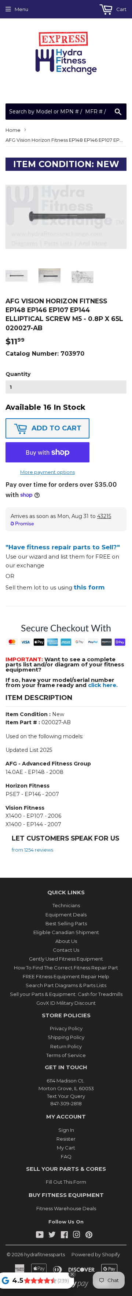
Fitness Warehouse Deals (66, 1208)
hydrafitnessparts (44, 1254)
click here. (103, 685)
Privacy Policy (66, 1028)
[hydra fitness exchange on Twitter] (52, 1236)
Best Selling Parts (66, 923)
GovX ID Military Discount (66, 1003)
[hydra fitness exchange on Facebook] (64, 1236)
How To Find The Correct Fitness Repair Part (66, 968)
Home (13, 130)
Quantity (18, 374)
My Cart (66, 1148)
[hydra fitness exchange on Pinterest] (89, 1236)
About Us (66, 941)
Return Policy (66, 1046)
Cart (120, 9)
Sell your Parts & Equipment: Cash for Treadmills (66, 994)
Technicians (66, 905)
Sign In (66, 1130)
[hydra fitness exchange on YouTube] (40, 1236)
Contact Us (66, 950)
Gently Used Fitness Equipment (66, 959)
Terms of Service (66, 1055)
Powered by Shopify (96, 1254)
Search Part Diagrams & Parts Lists (66, 985)
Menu (21, 9)
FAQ (66, 1156)
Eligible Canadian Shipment (66, 932)
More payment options (47, 472)
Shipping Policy (66, 1037)
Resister (66, 1139)
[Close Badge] (72, 1274)
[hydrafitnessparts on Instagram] (76, 1236)
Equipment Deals (66, 915)
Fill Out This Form (66, 1182)
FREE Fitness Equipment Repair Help (66, 976)
